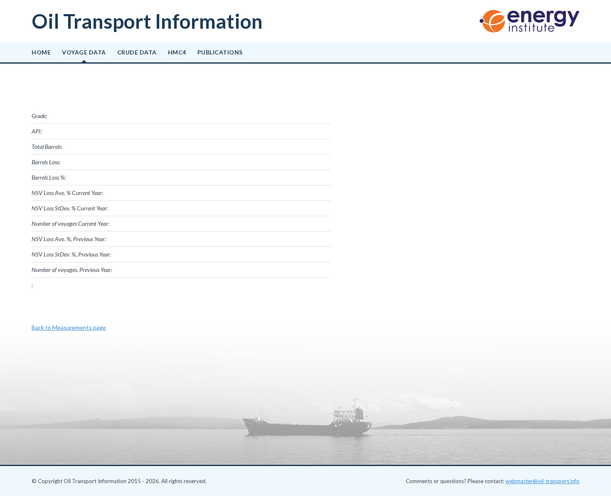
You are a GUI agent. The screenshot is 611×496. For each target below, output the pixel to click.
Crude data (137, 52)
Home (41, 52)
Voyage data (84, 52)
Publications (220, 52)
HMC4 (177, 52)
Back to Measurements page (69, 327)
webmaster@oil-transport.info (542, 481)
